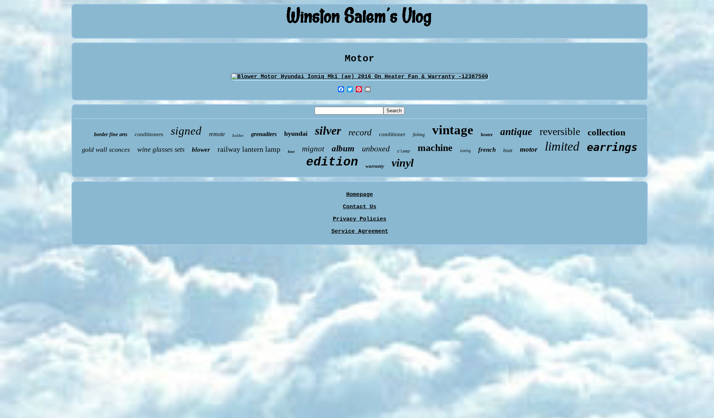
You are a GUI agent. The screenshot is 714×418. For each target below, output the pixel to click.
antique (516, 131)
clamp (403, 151)
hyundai (296, 133)
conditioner (392, 134)
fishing (419, 134)
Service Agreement (359, 231)
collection (606, 132)
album (343, 148)
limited (562, 146)
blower (201, 149)
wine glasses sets (160, 149)
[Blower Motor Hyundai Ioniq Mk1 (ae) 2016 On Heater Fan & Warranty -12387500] (360, 77)
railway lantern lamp (249, 149)
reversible (560, 131)
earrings (612, 147)
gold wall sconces (106, 149)
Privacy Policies (359, 219)
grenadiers (264, 134)
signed (186, 130)
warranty (375, 166)
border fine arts (110, 134)
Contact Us (359, 207)
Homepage (359, 195)
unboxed (376, 148)
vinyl (403, 163)
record (360, 132)
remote (217, 134)
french (487, 149)
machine (435, 147)
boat (507, 150)
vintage (452, 130)
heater (487, 134)
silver (328, 130)
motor (528, 149)
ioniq (465, 150)
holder (238, 135)
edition (332, 162)
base (291, 151)
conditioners (149, 134)
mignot (313, 148)
